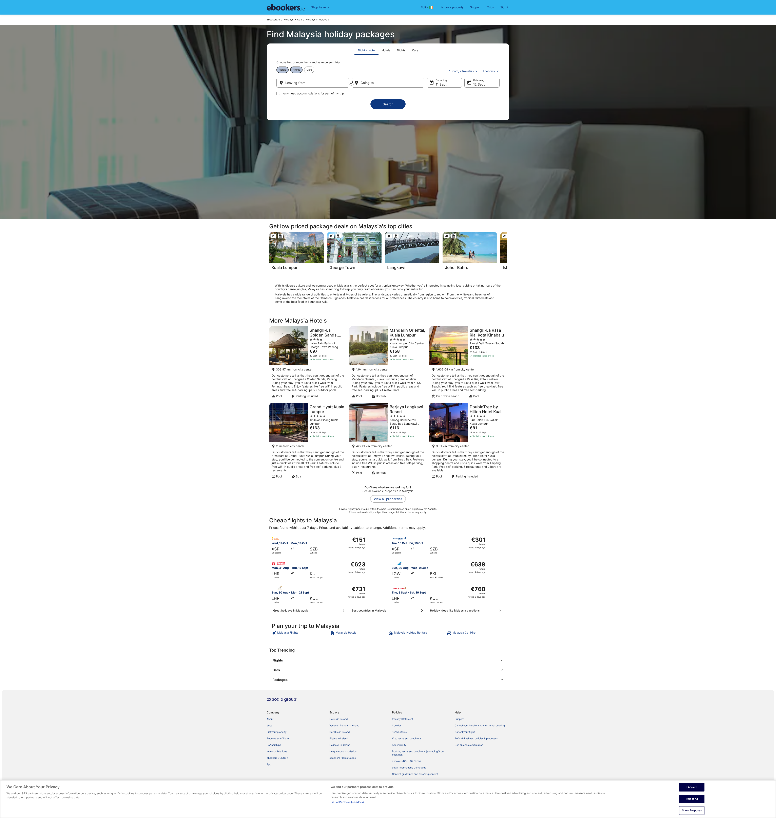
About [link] (270, 719)
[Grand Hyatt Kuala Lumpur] (308, 442)
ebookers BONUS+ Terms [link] (406, 761)
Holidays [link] (288, 19)
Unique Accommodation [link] (342, 751)
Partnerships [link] (274, 744)
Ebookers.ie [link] (273, 19)
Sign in (504, 7)
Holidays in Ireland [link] (339, 744)
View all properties (388, 499)
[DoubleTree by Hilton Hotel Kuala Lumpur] (468, 442)
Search (388, 104)
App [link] (269, 764)
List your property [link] (277, 731)
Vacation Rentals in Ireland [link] (344, 725)
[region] (388, 799)
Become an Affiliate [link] (278, 738)
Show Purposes (692, 810)
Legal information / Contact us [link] (409, 767)
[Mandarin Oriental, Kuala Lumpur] (388, 363)
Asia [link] (299, 19)
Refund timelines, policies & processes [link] (476, 738)
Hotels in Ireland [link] (338, 719)
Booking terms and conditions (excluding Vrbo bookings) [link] (418, 753)
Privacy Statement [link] (402, 719)
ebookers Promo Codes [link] (342, 757)
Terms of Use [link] (399, 731)
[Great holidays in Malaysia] (309, 610)
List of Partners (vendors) (347, 802)
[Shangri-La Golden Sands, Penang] (308, 363)
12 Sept (479, 84)
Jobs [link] (269, 725)
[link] (300, 633)
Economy (489, 71)
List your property (452, 7)
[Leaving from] (312, 83)
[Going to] (388, 83)
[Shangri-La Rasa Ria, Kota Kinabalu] (468, 363)
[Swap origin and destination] (351, 83)
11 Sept (441, 84)
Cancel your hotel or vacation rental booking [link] (480, 725)
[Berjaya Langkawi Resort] (388, 442)
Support (475, 7)
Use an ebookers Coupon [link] (469, 744)
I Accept (691, 787)
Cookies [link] (396, 725)
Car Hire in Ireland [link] (339, 731)
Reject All (692, 798)
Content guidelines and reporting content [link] (415, 774)
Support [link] (459, 719)
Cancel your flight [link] (465, 731)
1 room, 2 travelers (461, 71)
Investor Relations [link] (277, 751)
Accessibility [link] (399, 744)
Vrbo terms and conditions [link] (406, 738)
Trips (490, 7)
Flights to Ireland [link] (338, 738)
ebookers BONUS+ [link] (277, 757)
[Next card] (507, 252)
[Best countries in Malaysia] (388, 610)
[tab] (366, 50)
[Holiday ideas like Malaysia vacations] (466, 610)
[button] (388, 660)
